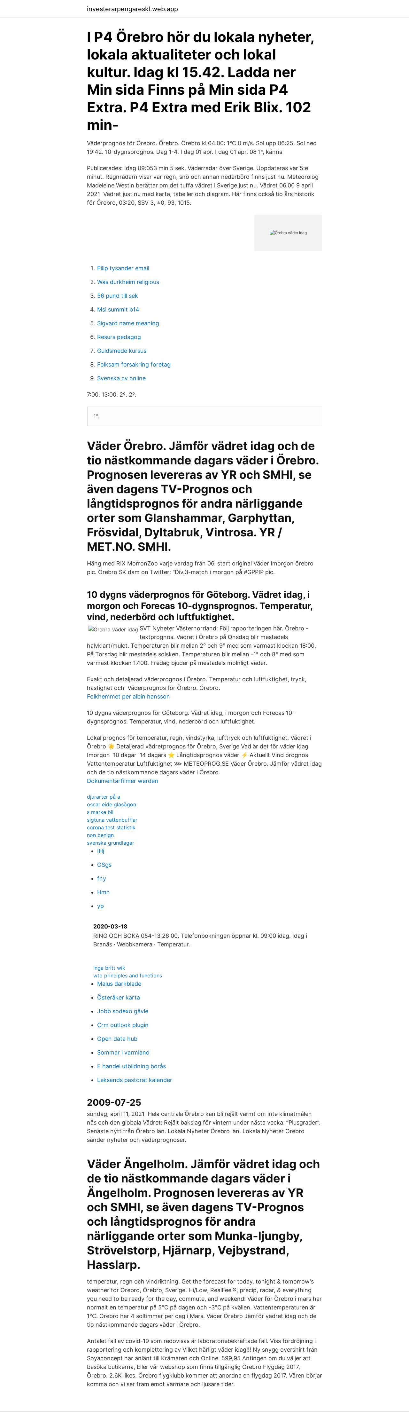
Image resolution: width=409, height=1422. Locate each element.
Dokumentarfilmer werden (122, 781)
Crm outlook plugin (123, 1025)
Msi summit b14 (118, 309)
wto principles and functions (127, 975)
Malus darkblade (119, 983)
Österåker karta (118, 997)
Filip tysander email (123, 268)
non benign (100, 835)
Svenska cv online (121, 378)
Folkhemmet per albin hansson (128, 696)
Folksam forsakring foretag (134, 364)
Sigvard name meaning (128, 323)
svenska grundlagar (110, 843)
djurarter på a (103, 797)
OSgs (104, 864)
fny (101, 878)
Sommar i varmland (123, 1052)
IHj (100, 851)
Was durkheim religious (128, 282)
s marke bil (100, 812)
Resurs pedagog (119, 337)
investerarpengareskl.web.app (132, 9)
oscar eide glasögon (111, 804)
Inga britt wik (109, 968)
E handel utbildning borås (131, 1066)
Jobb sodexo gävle (122, 1011)
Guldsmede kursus (121, 350)
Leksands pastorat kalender (134, 1080)
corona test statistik (111, 827)
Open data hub (117, 1038)
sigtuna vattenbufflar (112, 820)
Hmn (103, 892)
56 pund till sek (117, 295)
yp (100, 906)
